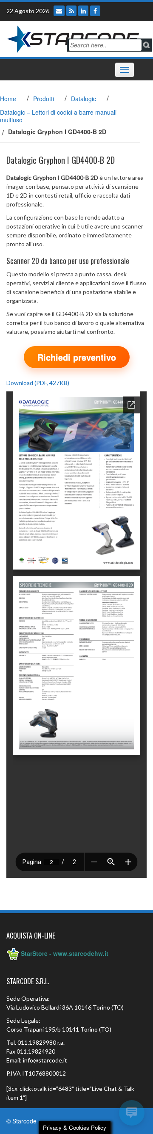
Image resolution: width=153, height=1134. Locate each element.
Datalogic (83, 98)
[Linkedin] (83, 11)
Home (8, 98)
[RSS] (71, 11)
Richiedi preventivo (76, 357)
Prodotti (43, 98)
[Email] (59, 11)
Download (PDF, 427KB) (37, 382)
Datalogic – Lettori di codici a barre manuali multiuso (58, 116)
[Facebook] (95, 11)
